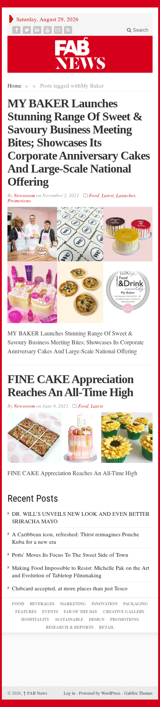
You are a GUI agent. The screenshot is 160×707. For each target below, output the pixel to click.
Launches (125, 195)
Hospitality (35, 619)
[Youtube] (48, 30)
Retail (106, 627)
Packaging (135, 604)
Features (25, 612)
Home (14, 85)
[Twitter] (27, 30)
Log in (69, 693)
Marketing (73, 604)
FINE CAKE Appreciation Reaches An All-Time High (70, 385)
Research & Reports (69, 627)
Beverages (42, 604)
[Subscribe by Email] (59, 30)
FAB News (35, 693)
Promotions (19, 200)
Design (97, 619)
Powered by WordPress (100, 693)
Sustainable (69, 619)
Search (139, 30)
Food (94, 195)
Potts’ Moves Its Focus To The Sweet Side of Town (70, 554)
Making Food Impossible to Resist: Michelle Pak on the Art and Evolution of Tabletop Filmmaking (80, 571)
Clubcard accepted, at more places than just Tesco (70, 588)
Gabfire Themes (138, 693)
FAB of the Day (80, 612)
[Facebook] (17, 30)
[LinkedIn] (38, 30)
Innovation (105, 604)
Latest (108, 195)
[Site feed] (69, 30)
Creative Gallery (124, 612)
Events (50, 612)
